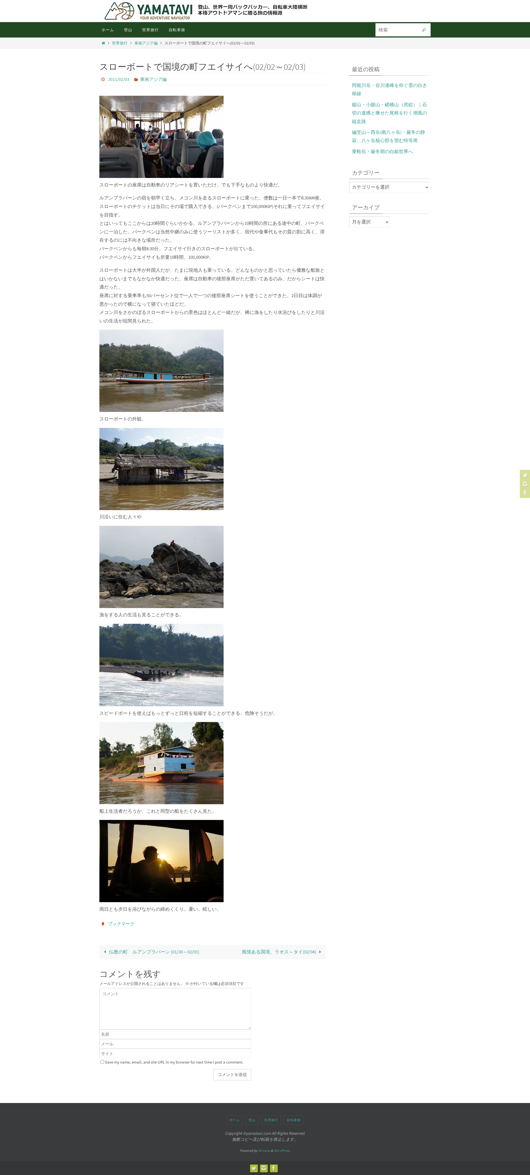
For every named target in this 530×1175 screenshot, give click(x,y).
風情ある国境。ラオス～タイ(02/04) (279, 952)
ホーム (234, 1120)
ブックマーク (121, 923)
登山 (251, 1120)
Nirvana (264, 1150)
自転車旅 (294, 1120)
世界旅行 (120, 43)
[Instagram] (524, 484)
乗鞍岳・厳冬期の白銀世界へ (382, 151)
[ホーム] (103, 43)
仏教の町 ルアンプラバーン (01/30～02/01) (153, 952)
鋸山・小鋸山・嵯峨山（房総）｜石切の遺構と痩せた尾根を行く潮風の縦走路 (389, 113)
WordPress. (282, 1150)
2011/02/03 (118, 79)
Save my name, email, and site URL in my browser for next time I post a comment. (174, 1062)
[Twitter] (524, 475)
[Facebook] (524, 492)
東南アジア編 (146, 43)
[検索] (424, 30)
